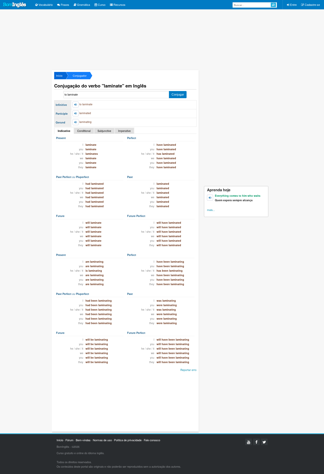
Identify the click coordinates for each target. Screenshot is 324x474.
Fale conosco (152, 440)
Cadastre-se (312, 5)
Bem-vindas (83, 440)
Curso (101, 5)
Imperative (124, 131)
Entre (293, 5)
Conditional (84, 131)
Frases (64, 5)
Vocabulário (45, 5)
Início (59, 75)
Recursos (119, 5)
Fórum (69, 440)
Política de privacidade (128, 440)
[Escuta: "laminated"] (76, 113)
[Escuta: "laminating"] (76, 122)
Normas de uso (102, 440)
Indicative (64, 131)
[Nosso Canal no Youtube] (248, 442)
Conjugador (80, 75)
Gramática (83, 5)
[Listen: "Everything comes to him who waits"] (210, 198)
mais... (211, 210)
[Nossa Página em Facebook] (256, 442)
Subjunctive (104, 131)
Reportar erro (188, 370)
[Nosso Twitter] (264, 442)
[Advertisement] (162, 39)
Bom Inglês (15, 5)
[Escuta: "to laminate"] (76, 105)
